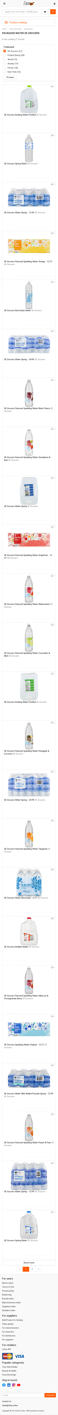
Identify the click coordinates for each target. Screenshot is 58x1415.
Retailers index (8, 1310)
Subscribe (50, 1395)
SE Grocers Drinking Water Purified (25, 115)
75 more (10, 77)
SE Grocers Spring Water (21, 163)
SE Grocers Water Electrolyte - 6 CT (26, 898)
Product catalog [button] (18, 22)
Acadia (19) (13, 63)
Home (4, 29)
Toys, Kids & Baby (9, 1367)
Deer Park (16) (14, 72)
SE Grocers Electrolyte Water (23, 310)
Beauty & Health (9, 1371)
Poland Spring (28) (16, 55)
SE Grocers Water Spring (21, 506)
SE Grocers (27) (15, 51)
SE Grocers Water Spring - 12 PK (24, 212)
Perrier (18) (13, 68)
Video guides (8, 1324)
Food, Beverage (15, 29)
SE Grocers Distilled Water (21, 947)
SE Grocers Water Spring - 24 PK (24, 359)
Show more (29, 1262)
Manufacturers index (11, 1302)
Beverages (28, 29)
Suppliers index (9, 1306)
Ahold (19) (12, 59)
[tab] (29, 22)
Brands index (8, 1299)
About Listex (7, 1283)
